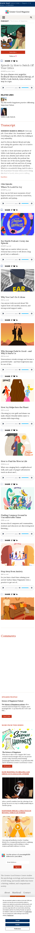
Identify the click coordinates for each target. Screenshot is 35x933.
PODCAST (5, 21)
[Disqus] (17, 661)
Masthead (16, 892)
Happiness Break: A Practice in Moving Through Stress (16, 811)
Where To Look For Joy (11, 187)
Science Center (15, 3)
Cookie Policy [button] (28, 911)
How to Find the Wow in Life (14, 461)
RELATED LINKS (7, 95)
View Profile (6, 716)
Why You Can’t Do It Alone (13, 297)
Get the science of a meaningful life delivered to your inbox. (18, 855)
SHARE (7, 61)
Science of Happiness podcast (15, 704)
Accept (17, 920)
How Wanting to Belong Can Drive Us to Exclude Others (16, 773)
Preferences (17, 928)
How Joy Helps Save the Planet (15, 407)
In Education (10, 5)
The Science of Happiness (18, 21)
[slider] (9, 87)
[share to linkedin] (17, 61)
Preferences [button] (10, 915)
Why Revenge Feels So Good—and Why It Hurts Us (16, 352)
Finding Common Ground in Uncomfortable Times (14, 516)
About (7, 892)
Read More (4, 177)
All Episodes (7, 766)
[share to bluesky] (14, 61)
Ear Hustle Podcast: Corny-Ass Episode (15, 242)
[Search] (31, 17)
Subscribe (12, 52)
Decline (17, 924)
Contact (27, 892)
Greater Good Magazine (17, 11)
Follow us (12, 56)
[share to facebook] (12, 61)
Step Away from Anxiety (12, 571)
